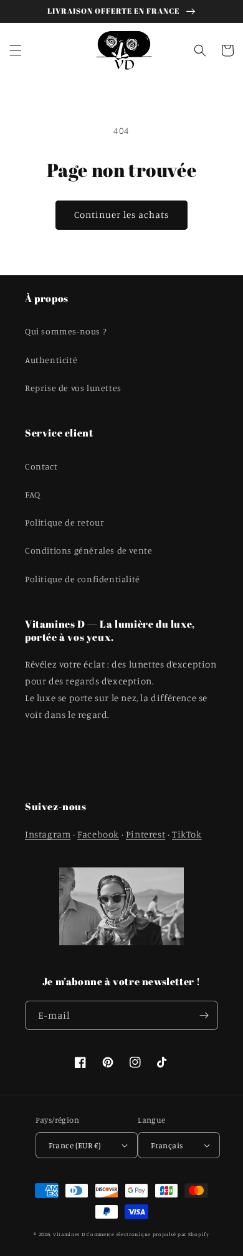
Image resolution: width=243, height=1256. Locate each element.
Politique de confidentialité (82, 579)
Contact (41, 466)
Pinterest (145, 834)
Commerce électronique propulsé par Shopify (148, 1234)
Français (167, 1145)
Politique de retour (64, 522)
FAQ (32, 494)
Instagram (47, 834)
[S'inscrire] (203, 1015)
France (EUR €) (75, 1145)
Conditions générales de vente (88, 550)
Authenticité (51, 359)
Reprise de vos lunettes (73, 387)
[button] (15, 50)
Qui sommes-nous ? (65, 331)
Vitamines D (69, 1234)
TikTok (187, 834)
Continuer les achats (121, 214)
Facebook (98, 834)
